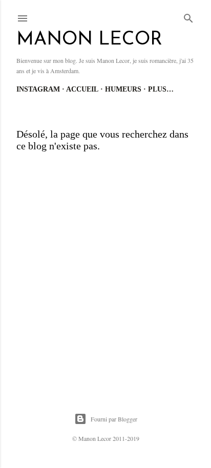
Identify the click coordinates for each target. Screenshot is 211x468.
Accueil (82, 89)
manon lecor (89, 40)
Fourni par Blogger (114, 419)
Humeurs (123, 89)
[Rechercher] (188, 16)
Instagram (38, 89)
